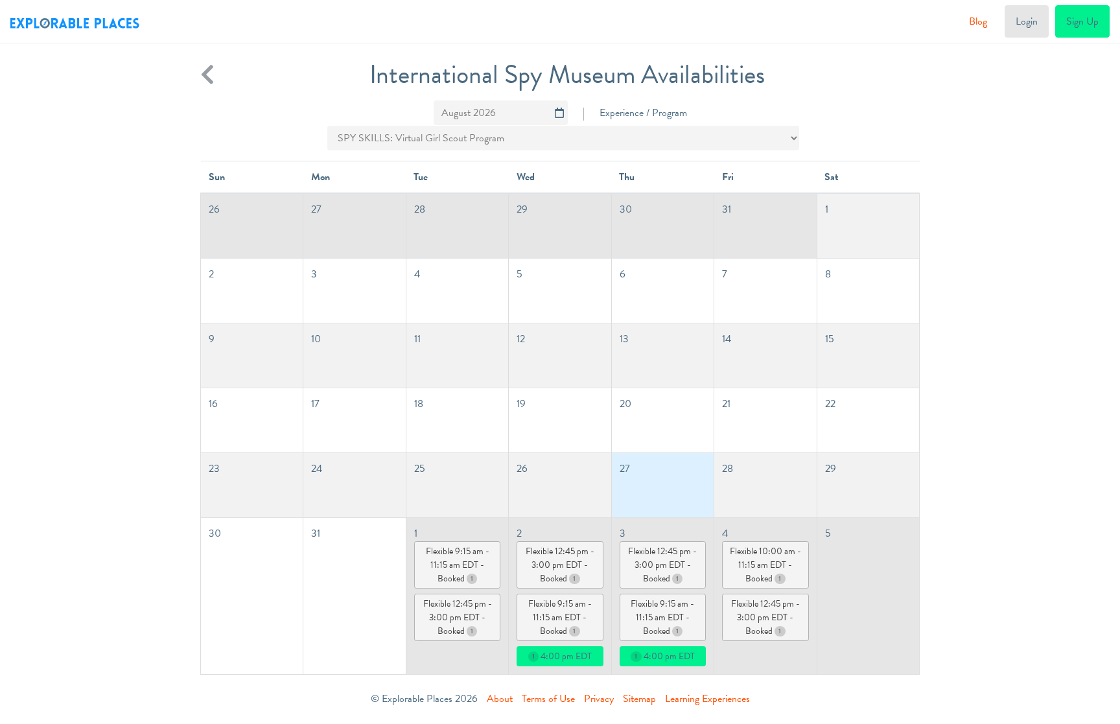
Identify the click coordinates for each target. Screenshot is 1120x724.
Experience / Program (643, 113)
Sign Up (1082, 21)
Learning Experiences (707, 698)
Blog (978, 21)
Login (1027, 21)
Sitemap (639, 698)
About (500, 698)
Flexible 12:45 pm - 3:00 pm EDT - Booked (457, 617)
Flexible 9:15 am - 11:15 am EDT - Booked (457, 564)
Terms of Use (548, 698)
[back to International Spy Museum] (207, 74)
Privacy (599, 698)
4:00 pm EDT (562, 656)
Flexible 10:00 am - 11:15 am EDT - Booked (765, 564)
